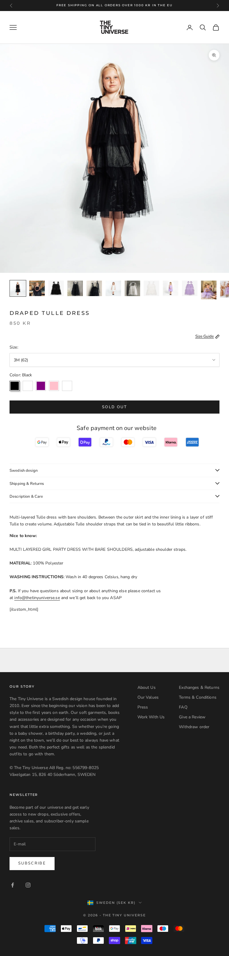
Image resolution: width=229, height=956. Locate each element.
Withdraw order (194, 727)
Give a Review (192, 717)
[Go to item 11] (208, 290)
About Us (146, 687)
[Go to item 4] (75, 288)
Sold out (114, 407)
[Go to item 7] (132, 288)
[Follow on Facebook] (13, 885)
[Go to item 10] (189, 288)
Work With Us (151, 717)
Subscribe (32, 863)
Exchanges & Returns (199, 687)
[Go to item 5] (94, 288)
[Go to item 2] (37, 288)
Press (142, 707)
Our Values (148, 697)
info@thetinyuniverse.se (37, 598)
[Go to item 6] (113, 288)
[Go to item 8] (151, 288)
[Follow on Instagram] (28, 885)
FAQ (183, 707)
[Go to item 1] (18, 288)
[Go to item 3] (56, 288)
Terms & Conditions (197, 697)
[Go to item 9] (170, 288)
